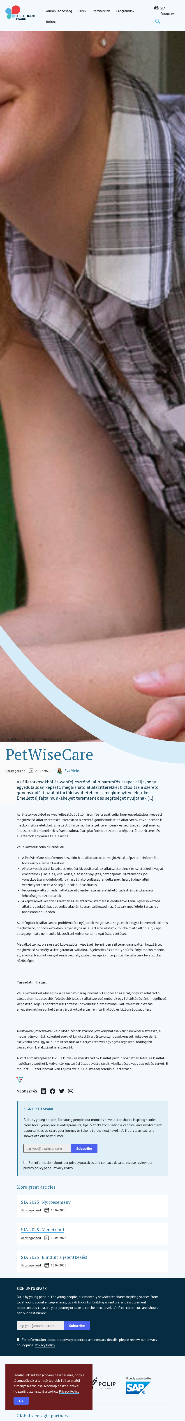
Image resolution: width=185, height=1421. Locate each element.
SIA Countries (167, 11)
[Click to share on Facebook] (52, 1091)
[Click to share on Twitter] (61, 1091)
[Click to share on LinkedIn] (43, 1091)
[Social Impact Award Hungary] (21, 12)
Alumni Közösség (59, 11)
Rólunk (51, 21)
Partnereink (101, 11)
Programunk (125, 11)
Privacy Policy (69, 1391)
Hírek (82, 11)
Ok (21, 1400)
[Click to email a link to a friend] (70, 1091)
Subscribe (77, 1325)
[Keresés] (157, 21)
